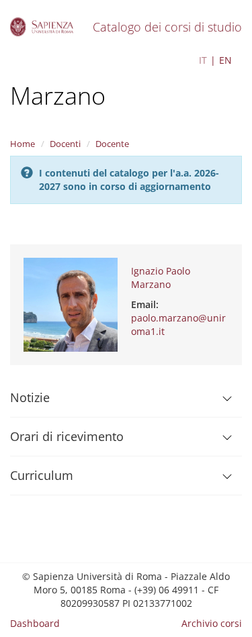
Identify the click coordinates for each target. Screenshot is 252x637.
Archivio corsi (211, 623)
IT (203, 60)
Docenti (65, 144)
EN (225, 60)
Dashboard (35, 623)
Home (22, 144)
